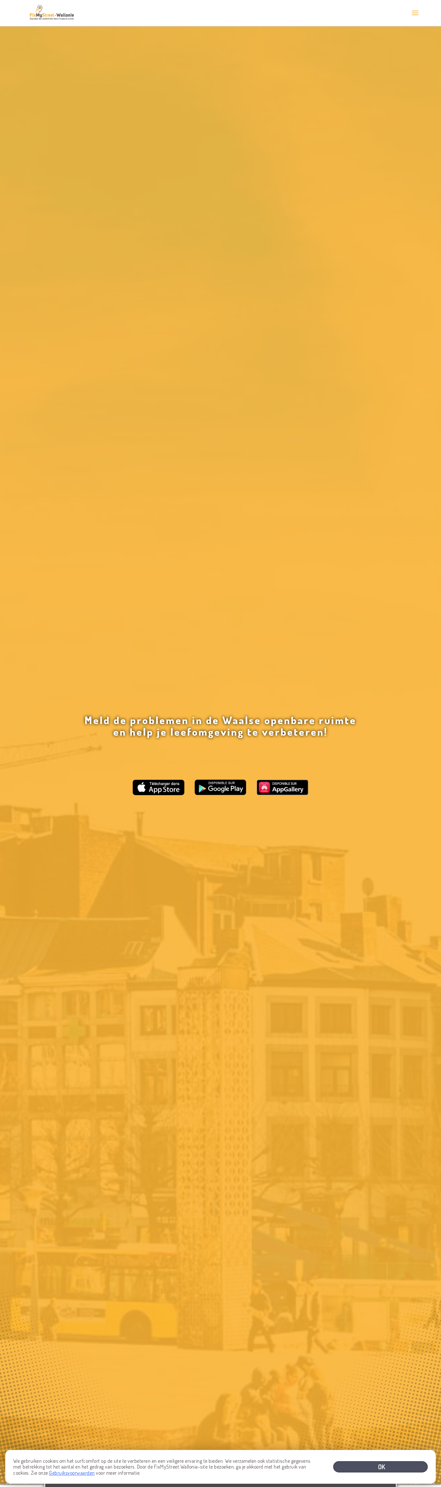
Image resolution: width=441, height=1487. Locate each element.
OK (382, 1466)
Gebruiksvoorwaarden (72, 1472)
